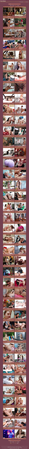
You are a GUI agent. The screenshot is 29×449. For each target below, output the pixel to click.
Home (11, 5)
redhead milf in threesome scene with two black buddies (20, 320)
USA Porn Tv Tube (15, 448)
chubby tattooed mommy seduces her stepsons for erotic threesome (9, 17)
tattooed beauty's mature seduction (20, 277)
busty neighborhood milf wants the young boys (20, 364)
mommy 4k (20, 16)
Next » (18, 443)
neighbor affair (9, 438)
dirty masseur (9, 395)
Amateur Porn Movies (11, 448)
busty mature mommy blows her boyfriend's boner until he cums (20, 158)
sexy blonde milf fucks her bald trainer (20, 93)
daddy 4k (8, 308)
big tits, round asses (9, 92)
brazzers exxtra (20, 113)
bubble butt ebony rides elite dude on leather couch (20, 147)
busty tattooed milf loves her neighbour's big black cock (20, 61)
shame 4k (8, 16)
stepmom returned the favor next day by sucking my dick (20, 266)
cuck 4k (9, 265)
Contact (20, 447)
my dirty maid (20, 200)
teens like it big (8, 178)
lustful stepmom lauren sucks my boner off (20, 50)
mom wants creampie (9, 243)
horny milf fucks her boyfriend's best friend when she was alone (20, 28)
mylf (20, 70)
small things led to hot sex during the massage (8, 50)
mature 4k (8, 59)
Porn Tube (18, 448)
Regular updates (21, 1)
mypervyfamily (20, 319)
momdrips (8, 276)
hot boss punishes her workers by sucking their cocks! (20, 234)
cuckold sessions (20, 330)
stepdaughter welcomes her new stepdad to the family (8, 407)
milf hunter (20, 395)
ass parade (8, 27)
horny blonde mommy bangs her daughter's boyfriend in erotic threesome (20, 6)
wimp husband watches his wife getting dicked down (8, 28)
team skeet (20, 81)
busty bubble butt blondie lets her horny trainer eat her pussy (8, 158)
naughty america (20, 438)
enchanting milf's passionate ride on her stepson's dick (8, 234)
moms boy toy (20, 308)
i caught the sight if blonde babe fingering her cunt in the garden (20, 17)
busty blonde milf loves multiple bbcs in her (20, 353)
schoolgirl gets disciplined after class (20, 255)
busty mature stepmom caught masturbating (9, 6)
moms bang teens (8, 70)
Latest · (16, 5)
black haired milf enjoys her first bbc (9, 136)
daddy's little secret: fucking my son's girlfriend (9, 299)
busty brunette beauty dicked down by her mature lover (8, 364)
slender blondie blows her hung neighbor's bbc (20, 136)
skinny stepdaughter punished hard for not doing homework (9, 396)
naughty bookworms (9, 330)
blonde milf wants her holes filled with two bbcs (20, 82)
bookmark (27, 1)
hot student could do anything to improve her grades (8, 320)
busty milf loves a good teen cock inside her (8, 342)
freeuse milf (9, 254)
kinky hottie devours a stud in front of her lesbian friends (8, 266)
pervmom (20, 276)
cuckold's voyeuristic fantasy (9, 255)
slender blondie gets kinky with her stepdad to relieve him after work (9, 418)
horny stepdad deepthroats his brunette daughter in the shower (20, 331)
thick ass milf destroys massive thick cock (9, 104)
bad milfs (8, 211)
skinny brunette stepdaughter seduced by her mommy (8, 39)
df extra (20, 362)
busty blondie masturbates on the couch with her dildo (20, 342)
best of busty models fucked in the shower (20, 180)
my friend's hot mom (20, 427)
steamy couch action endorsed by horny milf (8, 115)
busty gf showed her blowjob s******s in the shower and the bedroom (20, 374)
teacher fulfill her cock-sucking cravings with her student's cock (8, 277)
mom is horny (9, 81)
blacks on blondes (20, 92)
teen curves (20, 254)
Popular (13, 5)
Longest (18, 5)
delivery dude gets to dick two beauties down (20, 407)
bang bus (20, 135)
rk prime (20, 27)
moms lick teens (8, 362)
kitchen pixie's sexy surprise (20, 223)
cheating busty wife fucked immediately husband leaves (8, 93)
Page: (11, 443)
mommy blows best (20, 59)
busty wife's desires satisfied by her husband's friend (20, 201)
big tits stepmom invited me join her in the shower (20, 396)
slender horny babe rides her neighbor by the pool (8, 331)
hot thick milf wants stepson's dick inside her (20, 169)
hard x (9, 427)
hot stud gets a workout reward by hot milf (20, 429)
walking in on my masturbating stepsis (8, 374)
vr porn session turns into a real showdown (20, 39)
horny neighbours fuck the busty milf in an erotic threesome (8, 288)
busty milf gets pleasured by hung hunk (20, 71)
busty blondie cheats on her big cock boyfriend (9, 223)
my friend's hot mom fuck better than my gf (20, 418)
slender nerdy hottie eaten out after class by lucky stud (8, 147)
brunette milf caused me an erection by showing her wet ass (20, 288)
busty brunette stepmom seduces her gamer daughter (9, 353)
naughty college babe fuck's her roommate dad (8, 169)
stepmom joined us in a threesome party (8, 201)
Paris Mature (3, 0)
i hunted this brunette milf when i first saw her (20, 385)
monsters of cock (20, 146)
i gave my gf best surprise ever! (20, 212)
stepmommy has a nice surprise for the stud (8, 212)
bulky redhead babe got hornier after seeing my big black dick (9, 385)
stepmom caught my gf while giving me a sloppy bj (8, 61)
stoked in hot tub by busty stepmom (9, 71)
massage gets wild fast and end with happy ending (20, 104)
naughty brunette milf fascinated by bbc (8, 82)
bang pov (20, 384)
